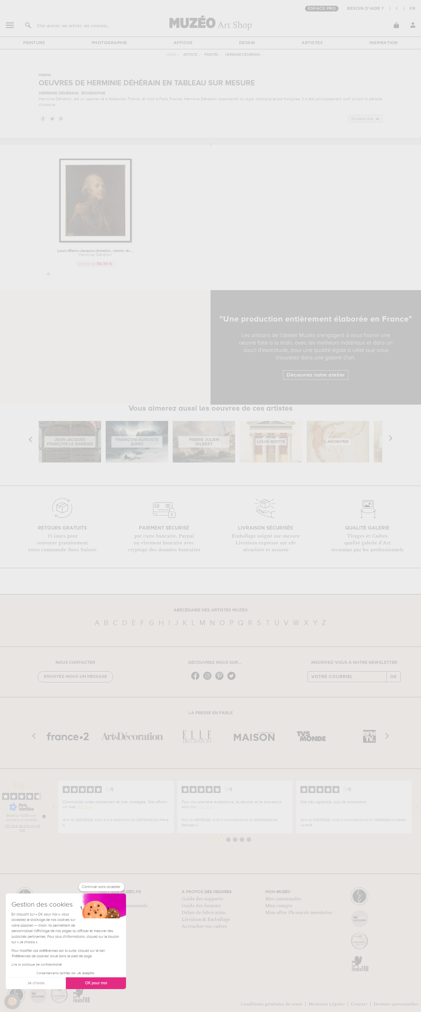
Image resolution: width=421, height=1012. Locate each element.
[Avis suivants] (416, 807)
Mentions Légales (326, 1004)
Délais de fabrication (204, 912)
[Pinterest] (221, 679)
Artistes (312, 43)
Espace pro (322, 8)
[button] (12, 1001)
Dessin (247, 43)
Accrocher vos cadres (204, 926)
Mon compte (278, 905)
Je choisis (35, 983)
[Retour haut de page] (48, 274)
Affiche (183, 43)
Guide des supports (202, 899)
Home (171, 55)
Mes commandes (283, 899)
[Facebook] (197, 679)
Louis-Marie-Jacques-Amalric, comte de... (95, 253)
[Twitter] (233, 679)
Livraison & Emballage (206, 919)
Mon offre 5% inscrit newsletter (299, 912)
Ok (393, 676)
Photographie (109, 43)
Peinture (34, 43)
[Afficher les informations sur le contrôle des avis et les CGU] (44, 816)
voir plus (84, 807)
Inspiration (383, 43)
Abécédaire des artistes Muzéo (211, 610)
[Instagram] (209, 679)
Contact (359, 1004)
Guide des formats (201, 905)
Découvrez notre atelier (316, 375)
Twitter (52, 118)
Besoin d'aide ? (365, 8)
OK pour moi (96, 983)
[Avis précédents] (54, 807)
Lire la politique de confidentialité (36, 964)
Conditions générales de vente (271, 1004)
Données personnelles (395, 1004)
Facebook (43, 118)
